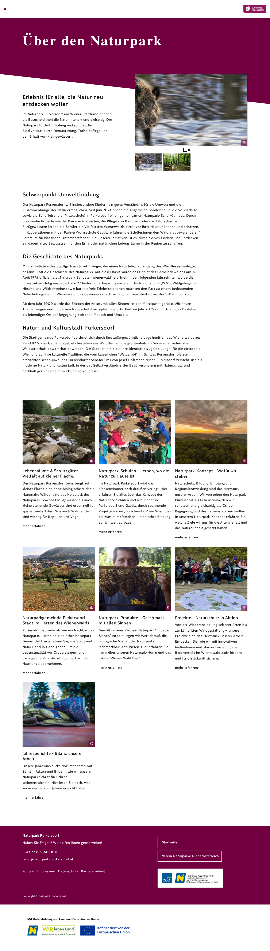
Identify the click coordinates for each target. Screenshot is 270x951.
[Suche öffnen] (15, 9)
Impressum (46, 871)
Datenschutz (68, 871)
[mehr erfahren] (59, 464)
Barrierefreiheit (93, 871)
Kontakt (29, 871)
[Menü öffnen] (5, 9)
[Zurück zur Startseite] (254, 9)
